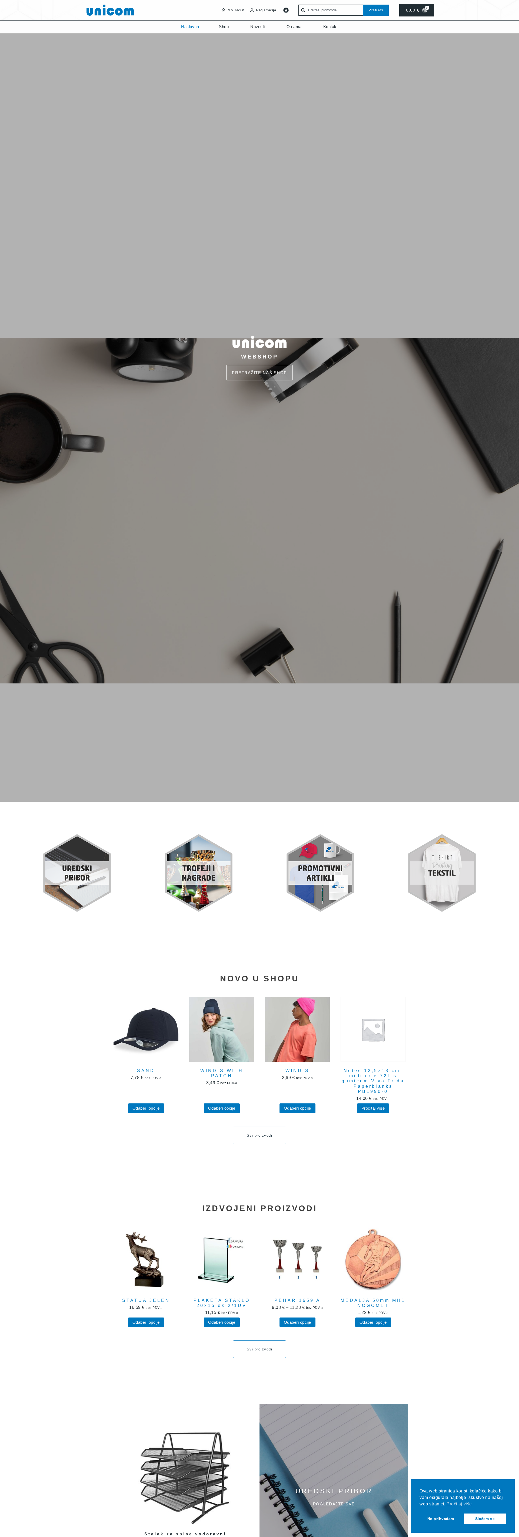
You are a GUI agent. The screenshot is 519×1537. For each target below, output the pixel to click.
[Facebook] (286, 10)
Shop (224, 26)
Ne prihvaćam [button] (440, 1518)
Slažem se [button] (485, 1518)
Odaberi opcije (146, 1108)
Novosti (257, 26)
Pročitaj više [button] (459, 1504)
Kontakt (330, 26)
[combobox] (330, 10)
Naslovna (190, 26)
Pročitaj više (373, 1108)
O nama (294, 26)
